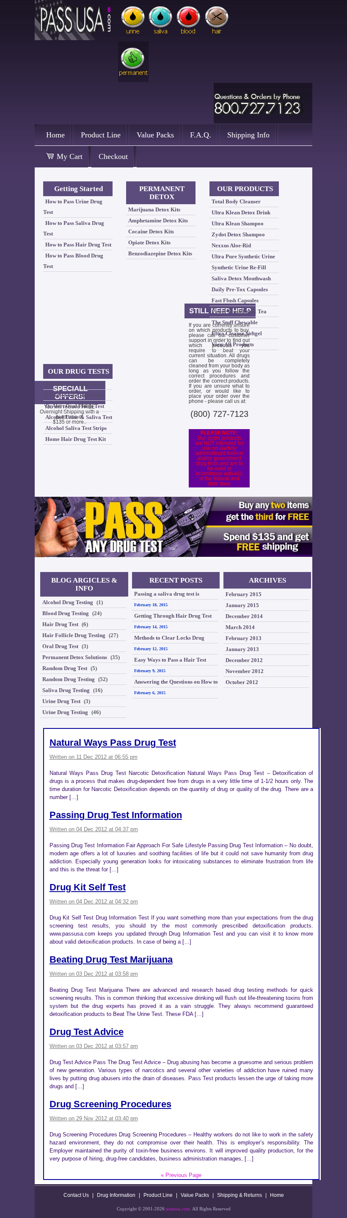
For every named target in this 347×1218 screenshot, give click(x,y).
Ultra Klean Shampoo (238, 223)
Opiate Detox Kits (149, 242)
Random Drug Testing (68, 679)
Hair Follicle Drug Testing (73, 635)
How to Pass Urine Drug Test (72, 206)
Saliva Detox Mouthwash (241, 278)
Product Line (101, 135)
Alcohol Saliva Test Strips (76, 428)
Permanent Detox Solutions (74, 657)
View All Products (233, 344)
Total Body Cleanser (236, 201)
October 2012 (242, 682)
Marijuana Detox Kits (154, 209)
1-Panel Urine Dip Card (73, 395)
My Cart (69, 156)
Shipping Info (248, 135)
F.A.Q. (200, 135)
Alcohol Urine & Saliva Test (78, 417)
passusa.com (178, 1208)
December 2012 (244, 660)
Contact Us (76, 1195)
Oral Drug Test (60, 646)
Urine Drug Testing (65, 712)
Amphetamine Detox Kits (158, 220)
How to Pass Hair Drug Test (78, 244)
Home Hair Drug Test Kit (75, 439)
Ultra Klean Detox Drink (241, 212)
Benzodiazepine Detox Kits (160, 253)
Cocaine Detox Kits (151, 231)
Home (55, 135)
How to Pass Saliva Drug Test (73, 228)
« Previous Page (181, 1175)
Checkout (113, 156)
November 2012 (245, 671)
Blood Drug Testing (65, 613)
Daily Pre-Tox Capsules (240, 289)
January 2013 (242, 649)
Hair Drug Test (60, 624)
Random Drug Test (64, 668)
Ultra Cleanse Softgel (237, 333)
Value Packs (155, 135)
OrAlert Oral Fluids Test (74, 406)
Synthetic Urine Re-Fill (239, 267)
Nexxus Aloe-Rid (231, 245)
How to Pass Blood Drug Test (73, 260)
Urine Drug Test (61, 701)
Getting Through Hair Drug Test (173, 616)
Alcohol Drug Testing (67, 602)
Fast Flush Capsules (235, 300)
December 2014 (244, 616)
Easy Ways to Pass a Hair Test (170, 660)
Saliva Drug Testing (66, 690)
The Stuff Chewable (235, 322)
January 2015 (242, 605)
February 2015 (244, 594)
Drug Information (116, 1195)
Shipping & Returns (239, 1195)
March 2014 (240, 627)
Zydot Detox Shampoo (238, 234)
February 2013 (244, 638)
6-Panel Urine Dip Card (73, 384)
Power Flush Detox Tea (239, 311)
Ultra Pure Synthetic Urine (243, 256)
